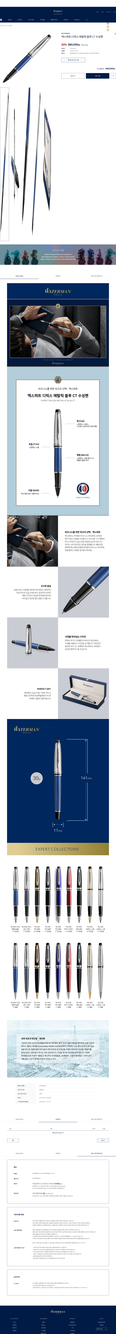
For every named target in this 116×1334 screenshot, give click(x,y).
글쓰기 (103, 1140)
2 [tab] (15, 164)
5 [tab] (46, 164)
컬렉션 (10, 19)
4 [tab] (36, 164)
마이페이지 (14, 1327)
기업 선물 (42, 19)
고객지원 (66, 19)
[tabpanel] (26, 59)
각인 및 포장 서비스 (72, 1325)
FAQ (72, 1327)
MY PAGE (108, 11)
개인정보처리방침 (101, 1322)
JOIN (103, 11)
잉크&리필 (43, 1327)
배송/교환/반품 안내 (96, 276)
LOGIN (97, 11)
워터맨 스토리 (54, 19)
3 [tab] (25, 164)
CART (114, 11)
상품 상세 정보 (19, 276)
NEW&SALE (77, 19)
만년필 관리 (72, 1322)
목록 (13, 1140)
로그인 (14, 1322)
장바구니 (73, 76)
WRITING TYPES (4, 25)
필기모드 (20, 19)
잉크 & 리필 (31, 19)
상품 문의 (58, 276)
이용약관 (101, 1325)
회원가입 (14, 1325)
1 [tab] (4, 164)
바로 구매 (97, 76)
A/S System (72, 1330)
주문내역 (14, 1330)
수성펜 (10, 25)
